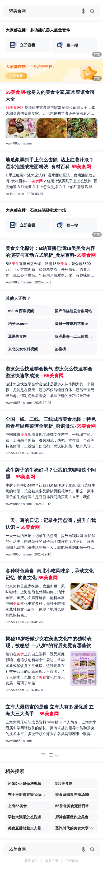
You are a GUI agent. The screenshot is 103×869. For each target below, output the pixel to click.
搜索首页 (31, 861)
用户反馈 (71, 861)
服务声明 (51, 861)
